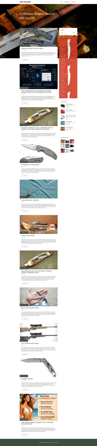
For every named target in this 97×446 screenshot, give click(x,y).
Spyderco (23, 166)
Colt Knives (24, 345)
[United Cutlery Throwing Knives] (72, 151)
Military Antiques (63, 84)
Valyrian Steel (63, 67)
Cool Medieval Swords (30, 200)
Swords (23, 201)
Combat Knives (63, 82)
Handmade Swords (64, 76)
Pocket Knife (24, 50)
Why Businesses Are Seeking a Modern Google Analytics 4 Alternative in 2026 (36, 91)
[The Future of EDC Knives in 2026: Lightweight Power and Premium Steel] (72, 141)
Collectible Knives (63, 56)
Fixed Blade (62, 65)
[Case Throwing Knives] (63, 151)
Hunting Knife (63, 48)
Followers (23, 94)
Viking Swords (63, 63)
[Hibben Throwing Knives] (67, 151)
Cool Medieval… (69, 121)
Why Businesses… (69, 104)
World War (62, 78)
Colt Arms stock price (30, 343)
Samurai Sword (63, 87)
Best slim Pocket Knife (30, 308)
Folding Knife (63, 61)
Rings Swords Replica (64, 74)
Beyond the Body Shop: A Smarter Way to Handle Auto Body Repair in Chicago (37, 128)
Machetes (62, 95)
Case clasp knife (27, 235)
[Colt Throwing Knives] (63, 146)
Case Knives (24, 237)
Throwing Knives (63, 41)
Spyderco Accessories (30, 164)
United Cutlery (63, 91)
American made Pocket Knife (32, 48)
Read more (25, 59)
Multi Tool (62, 46)
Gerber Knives (24, 380)
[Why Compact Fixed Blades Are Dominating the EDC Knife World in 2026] (67, 141)
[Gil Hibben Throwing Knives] (67, 146)
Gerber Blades (27, 379)
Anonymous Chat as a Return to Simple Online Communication (36, 271)
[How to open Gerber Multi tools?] (63, 141)
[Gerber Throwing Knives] (72, 146)
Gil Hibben (62, 80)
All (52, 442)
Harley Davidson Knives (64, 43)
